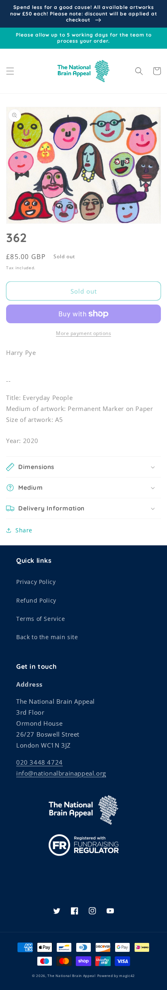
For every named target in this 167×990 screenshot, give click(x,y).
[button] (10, 71)
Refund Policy (36, 600)
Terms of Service (40, 619)
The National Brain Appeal (71, 975)
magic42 (127, 975)
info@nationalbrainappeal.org (61, 773)
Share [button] (23, 530)
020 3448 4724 (39, 762)
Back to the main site (47, 637)
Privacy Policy (36, 582)
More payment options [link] (83, 333)
